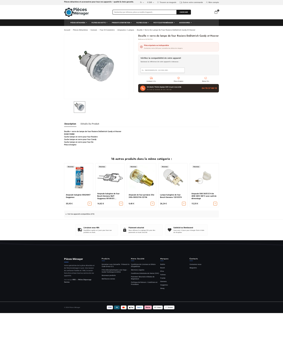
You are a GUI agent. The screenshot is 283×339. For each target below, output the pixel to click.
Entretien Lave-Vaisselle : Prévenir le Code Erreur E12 (115, 265)
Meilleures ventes (108, 279)
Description (70, 123)
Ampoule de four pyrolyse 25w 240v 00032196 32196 (141, 196)
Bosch (162, 268)
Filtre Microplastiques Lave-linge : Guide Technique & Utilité (114, 271)
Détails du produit (90, 123)
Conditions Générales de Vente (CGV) (145, 273)
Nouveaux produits (109, 275)
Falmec (163, 275)
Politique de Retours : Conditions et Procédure (144, 283)
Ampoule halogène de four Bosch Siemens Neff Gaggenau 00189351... (108, 196)
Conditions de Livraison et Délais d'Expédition (143, 265)
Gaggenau (164, 285)
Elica (162, 271)
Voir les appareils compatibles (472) (80, 214)
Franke (162, 278)
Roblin (162, 264)
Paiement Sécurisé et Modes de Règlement (143, 278)
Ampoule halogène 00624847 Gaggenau (78, 196)
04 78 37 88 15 (209, 88)
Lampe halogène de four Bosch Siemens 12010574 (171, 196)
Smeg (162, 288)
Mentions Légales (137, 270)
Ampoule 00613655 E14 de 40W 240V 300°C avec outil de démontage (203, 196)
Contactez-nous (195, 264)
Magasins (193, 268)
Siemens (163, 281)
